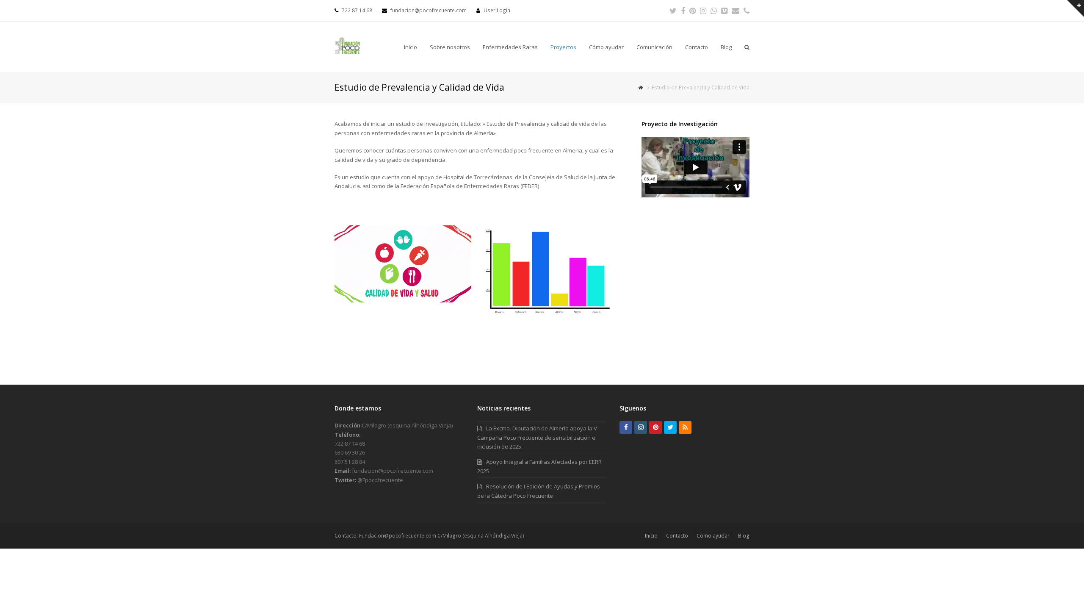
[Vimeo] (724, 10)
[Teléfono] (746, 10)
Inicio (651, 535)
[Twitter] (673, 10)
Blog (743, 535)
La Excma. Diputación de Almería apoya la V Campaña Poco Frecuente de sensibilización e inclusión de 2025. (537, 437)
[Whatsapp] (714, 10)
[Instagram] (703, 10)
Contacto (677, 535)
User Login (497, 10)
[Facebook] (683, 10)
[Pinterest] (692, 10)
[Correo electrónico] (735, 10)
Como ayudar (713, 535)
